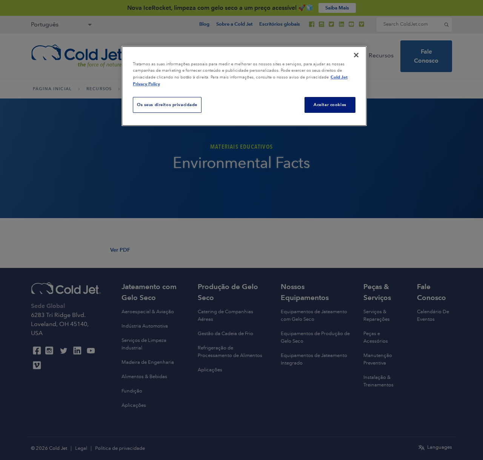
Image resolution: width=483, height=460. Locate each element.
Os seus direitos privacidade (167, 104)
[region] (244, 86)
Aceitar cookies (330, 104)
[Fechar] (356, 55)
